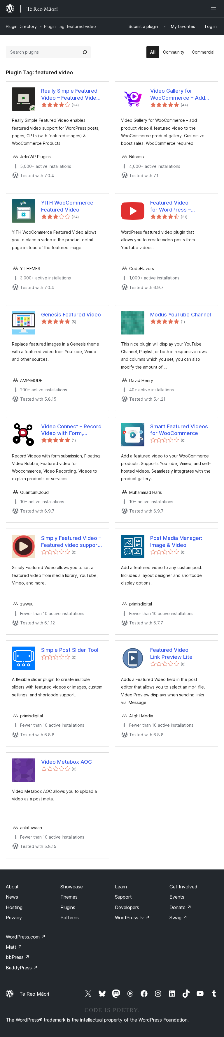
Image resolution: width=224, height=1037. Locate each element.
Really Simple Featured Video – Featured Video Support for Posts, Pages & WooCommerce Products (71, 94)
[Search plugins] (85, 52)
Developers (127, 907)
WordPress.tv (132, 917)
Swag (178, 917)
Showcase (71, 887)
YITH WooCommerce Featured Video (67, 206)
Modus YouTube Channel (180, 314)
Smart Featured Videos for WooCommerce (179, 429)
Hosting (14, 907)
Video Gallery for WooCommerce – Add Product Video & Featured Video (177, 94)
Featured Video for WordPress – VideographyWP (170, 206)
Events (176, 897)
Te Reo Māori (34, 994)
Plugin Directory (21, 26)
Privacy (14, 917)
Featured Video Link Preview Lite (171, 653)
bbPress (17, 957)
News (12, 897)
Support (123, 897)
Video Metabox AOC (66, 762)
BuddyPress (22, 968)
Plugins (67, 907)
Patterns (69, 917)
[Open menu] (214, 8)
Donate (180, 907)
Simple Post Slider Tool (69, 650)
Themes (69, 897)
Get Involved (183, 887)
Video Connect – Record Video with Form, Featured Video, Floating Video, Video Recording (71, 430)
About (12, 887)
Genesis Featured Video (71, 314)
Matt (14, 947)
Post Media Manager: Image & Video (176, 541)
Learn (121, 887)
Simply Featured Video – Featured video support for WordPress (71, 541)
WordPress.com (26, 937)
